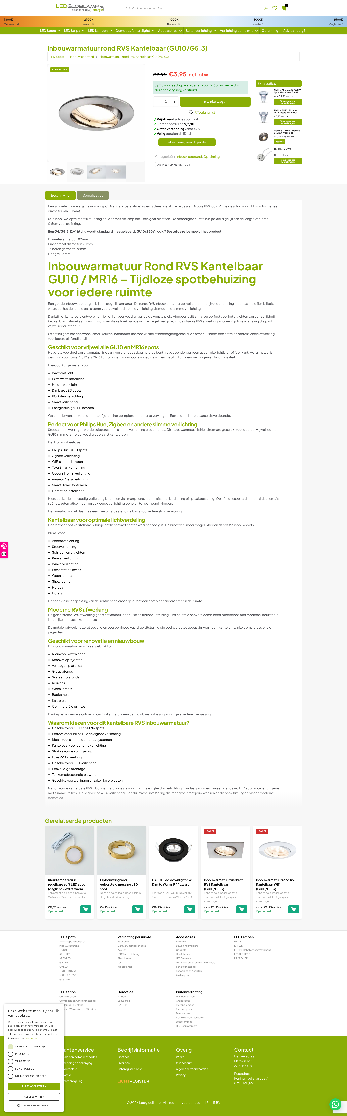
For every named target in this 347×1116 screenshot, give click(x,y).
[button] (335, 1104)
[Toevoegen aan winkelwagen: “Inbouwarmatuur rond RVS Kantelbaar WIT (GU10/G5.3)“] (293, 909)
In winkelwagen (215, 101)
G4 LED (63, 962)
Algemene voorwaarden (192, 1069)
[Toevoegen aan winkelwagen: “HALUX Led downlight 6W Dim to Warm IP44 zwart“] (189, 909)
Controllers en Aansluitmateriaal (77, 1000)
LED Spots (57, 56)
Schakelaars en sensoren (190, 1017)
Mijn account (184, 1063)
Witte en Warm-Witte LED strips (77, 1009)
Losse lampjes (184, 1021)
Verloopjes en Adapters (189, 970)
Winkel (180, 1057)
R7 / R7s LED (241, 958)
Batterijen (181, 941)
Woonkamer (125, 966)
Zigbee (122, 996)
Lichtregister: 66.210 (131, 1069)
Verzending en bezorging (75, 1063)
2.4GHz (122, 1004)
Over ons (124, 1063)
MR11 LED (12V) (67, 970)
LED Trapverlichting (128, 954)
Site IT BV (213, 1102)
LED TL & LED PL (243, 954)
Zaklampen (182, 975)
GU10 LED (65, 949)
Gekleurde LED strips (71, 1004)
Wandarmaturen (185, 996)
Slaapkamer (125, 958)
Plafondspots (184, 1009)
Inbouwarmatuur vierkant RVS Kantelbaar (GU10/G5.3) (223, 884)
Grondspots (183, 1000)
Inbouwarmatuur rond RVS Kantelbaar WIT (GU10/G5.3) (276, 884)
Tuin (120, 962)
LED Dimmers (183, 958)
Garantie (65, 1075)
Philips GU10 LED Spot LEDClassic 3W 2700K (286, 111)
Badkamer (124, 941)
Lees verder (31, 1038)
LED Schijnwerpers (186, 1025)
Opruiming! (212, 156)
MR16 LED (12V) (67, 975)
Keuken (122, 949)
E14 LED (238, 945)
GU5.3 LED (65, 979)
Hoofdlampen (184, 954)
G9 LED (63, 966)
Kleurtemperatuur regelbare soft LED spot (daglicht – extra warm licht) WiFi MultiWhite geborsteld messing (66, 889)
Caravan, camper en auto (132, 945)
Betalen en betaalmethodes (78, 1057)
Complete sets (67, 996)
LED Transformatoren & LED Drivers (195, 962)
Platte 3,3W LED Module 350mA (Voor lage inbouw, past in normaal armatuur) (287, 133)
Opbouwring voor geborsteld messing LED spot (119, 884)
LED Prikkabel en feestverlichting (252, 949)
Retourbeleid (68, 1069)
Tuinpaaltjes (183, 1013)
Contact (123, 1057)
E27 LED (238, 941)
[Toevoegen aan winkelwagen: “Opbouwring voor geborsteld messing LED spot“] (137, 909)
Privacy (181, 1075)
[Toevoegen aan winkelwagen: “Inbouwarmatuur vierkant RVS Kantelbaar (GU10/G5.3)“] (241, 909)
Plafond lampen (185, 1004)
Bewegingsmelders (187, 945)
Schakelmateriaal (186, 966)
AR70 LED (65, 958)
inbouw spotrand (82, 56)
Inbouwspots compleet (72, 941)
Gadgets (181, 949)
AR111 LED (64, 954)
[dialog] (34, 1058)
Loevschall (124, 1000)
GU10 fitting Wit (282, 149)
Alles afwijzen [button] (34, 1096)
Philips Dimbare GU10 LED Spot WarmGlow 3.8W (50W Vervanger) (287, 92)
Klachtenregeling (70, 1081)
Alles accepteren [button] (34, 1086)
